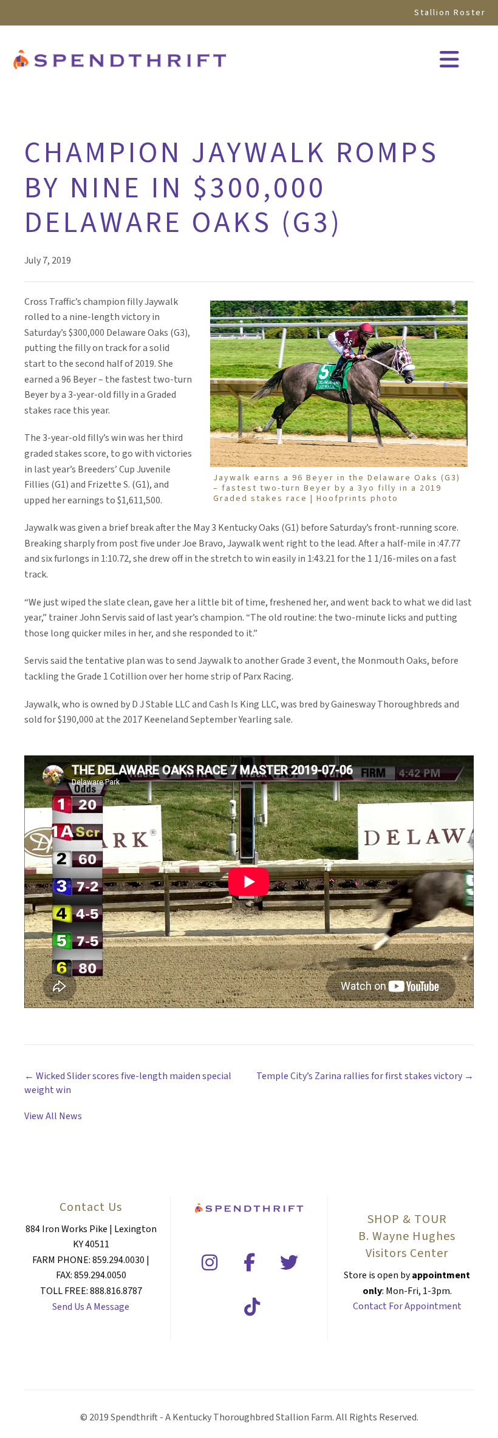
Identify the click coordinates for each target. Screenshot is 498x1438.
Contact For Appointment (407, 1306)
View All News (53, 1116)
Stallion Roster (450, 13)
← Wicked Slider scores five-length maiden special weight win (127, 1083)
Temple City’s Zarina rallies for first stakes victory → (365, 1076)
